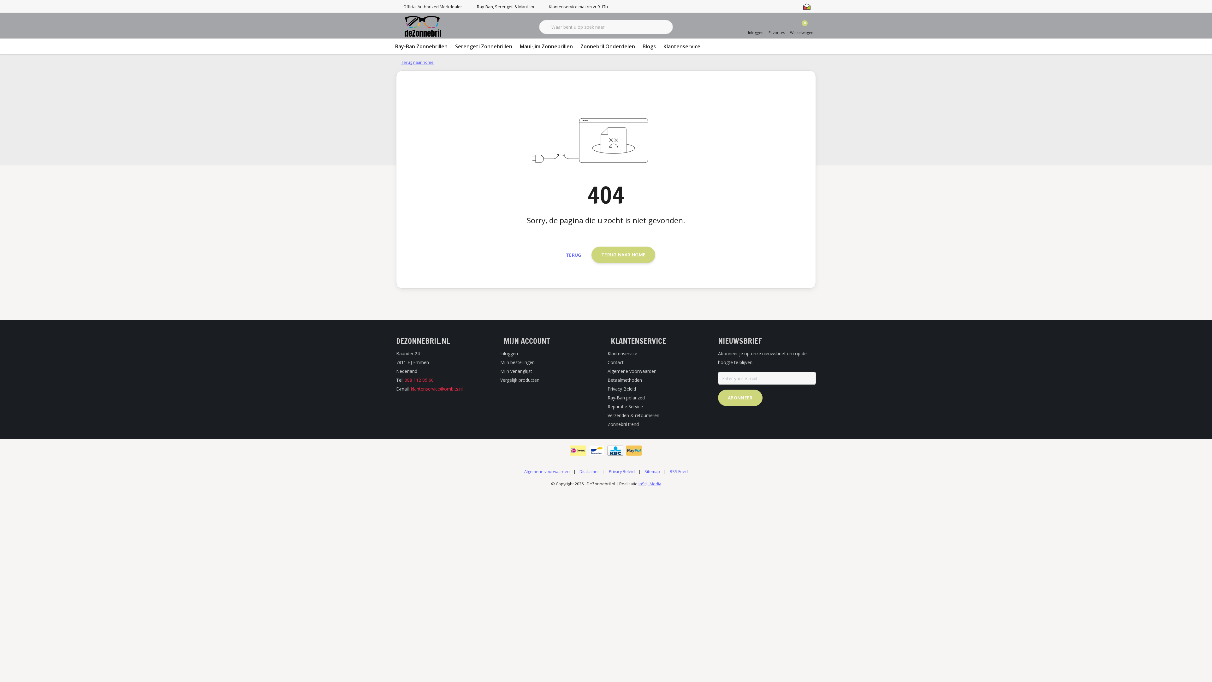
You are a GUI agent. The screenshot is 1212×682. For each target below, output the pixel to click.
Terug (573, 255)
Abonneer (740, 398)
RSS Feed (679, 471)
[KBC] (615, 451)
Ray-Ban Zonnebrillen (421, 46)
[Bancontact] (597, 451)
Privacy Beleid (622, 471)
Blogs (649, 46)
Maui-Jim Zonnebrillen (546, 46)
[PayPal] (634, 451)
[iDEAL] (578, 451)
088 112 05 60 (419, 380)
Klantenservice (681, 46)
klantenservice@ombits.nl (437, 389)
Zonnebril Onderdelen (607, 46)
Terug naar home (623, 255)
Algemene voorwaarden (547, 471)
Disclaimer (589, 471)
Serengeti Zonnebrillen (483, 46)
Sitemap (652, 471)
